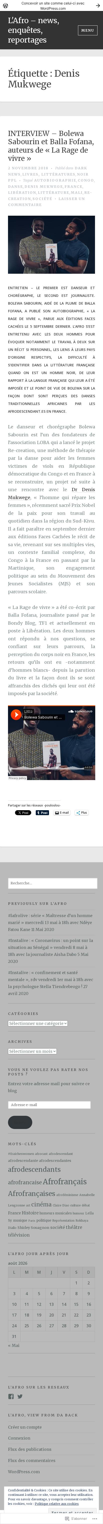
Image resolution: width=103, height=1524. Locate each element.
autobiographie (55, 180)
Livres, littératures (49, 174)
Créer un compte (25, 1427)
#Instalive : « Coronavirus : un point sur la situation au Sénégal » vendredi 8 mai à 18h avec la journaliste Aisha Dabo (50, 947)
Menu (87, 30)
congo (86, 180)
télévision (19, 1235)
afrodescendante (23, 1161)
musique (20, 1220)
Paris (31, 1220)
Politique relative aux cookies (57, 1504)
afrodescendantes (55, 1160)
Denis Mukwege (43, 186)
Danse (15, 186)
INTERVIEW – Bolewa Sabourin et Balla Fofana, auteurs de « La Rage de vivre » (51, 146)
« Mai (14, 1345)
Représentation (63, 1220)
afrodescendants (34, 1169)
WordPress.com (24, 1471)
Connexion (19, 1438)
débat (86, 1205)
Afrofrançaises (31, 1194)
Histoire (30, 1213)
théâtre (74, 1227)
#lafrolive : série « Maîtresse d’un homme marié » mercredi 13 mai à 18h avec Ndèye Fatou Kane (50, 922)
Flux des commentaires (32, 1460)
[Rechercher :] (53, 882)
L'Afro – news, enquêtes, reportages (33, 30)
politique (43, 1220)
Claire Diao (61, 1205)
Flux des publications (30, 1449)
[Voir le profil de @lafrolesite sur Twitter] (20, 1396)
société (42, 199)
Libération (22, 192)
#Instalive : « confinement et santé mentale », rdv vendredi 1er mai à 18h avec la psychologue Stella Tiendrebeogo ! (50, 979)
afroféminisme (67, 1195)
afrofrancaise (25, 1182)
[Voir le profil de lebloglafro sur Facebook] (11, 1396)
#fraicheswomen (21, 1154)
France (73, 186)
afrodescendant (61, 1154)
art (28, 1205)
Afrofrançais (65, 1181)
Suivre (20, 1122)
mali (77, 192)
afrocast (41, 1154)
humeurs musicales (56, 1213)
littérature (53, 192)
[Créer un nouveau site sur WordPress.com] (51, 5)
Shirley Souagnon (33, 1227)
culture (75, 1205)
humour (78, 1213)
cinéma (41, 1204)
